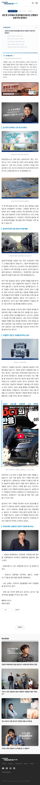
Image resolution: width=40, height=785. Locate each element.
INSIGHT (10, 763)
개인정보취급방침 (6, 772)
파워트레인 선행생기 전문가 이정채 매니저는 (17, 47)
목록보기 (20, 627)
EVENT (32, 763)
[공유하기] (8, 609)
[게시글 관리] (10, 609)
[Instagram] (7, 768)
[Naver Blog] (14, 768)
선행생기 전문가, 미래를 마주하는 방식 (15, 41)
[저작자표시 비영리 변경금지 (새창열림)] (23, 610)
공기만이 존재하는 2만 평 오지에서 (15, 36)
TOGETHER (18, 763)
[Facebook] (10, 768)
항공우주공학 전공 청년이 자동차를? (15, 38)
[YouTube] (3, 768)
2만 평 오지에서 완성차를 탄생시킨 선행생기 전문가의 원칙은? (20, 32)
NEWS (26, 763)
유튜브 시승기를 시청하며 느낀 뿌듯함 (15, 44)
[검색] (32, 3)
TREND (4, 763)
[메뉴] (36, 3)
